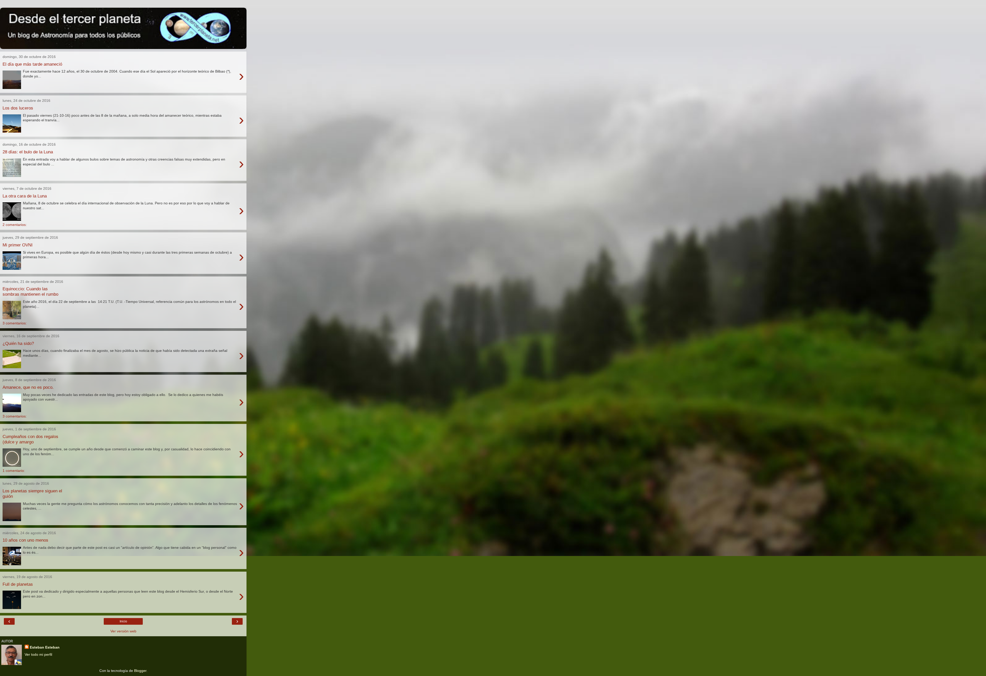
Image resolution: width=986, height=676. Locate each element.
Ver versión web (123, 631)
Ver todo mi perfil (38, 654)
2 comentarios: (15, 225)
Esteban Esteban (45, 647)
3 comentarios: (15, 323)
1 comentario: (14, 471)
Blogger (140, 671)
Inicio (123, 621)
